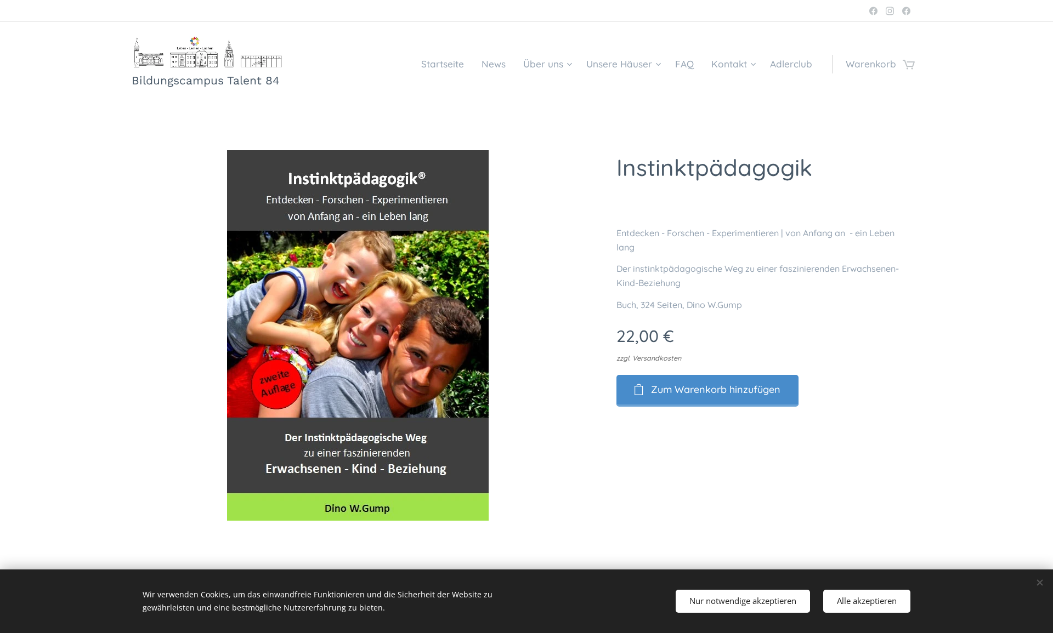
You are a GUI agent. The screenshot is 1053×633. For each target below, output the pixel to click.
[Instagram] (890, 11)
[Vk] (873, 11)
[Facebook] (906, 11)
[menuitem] (445, 64)
